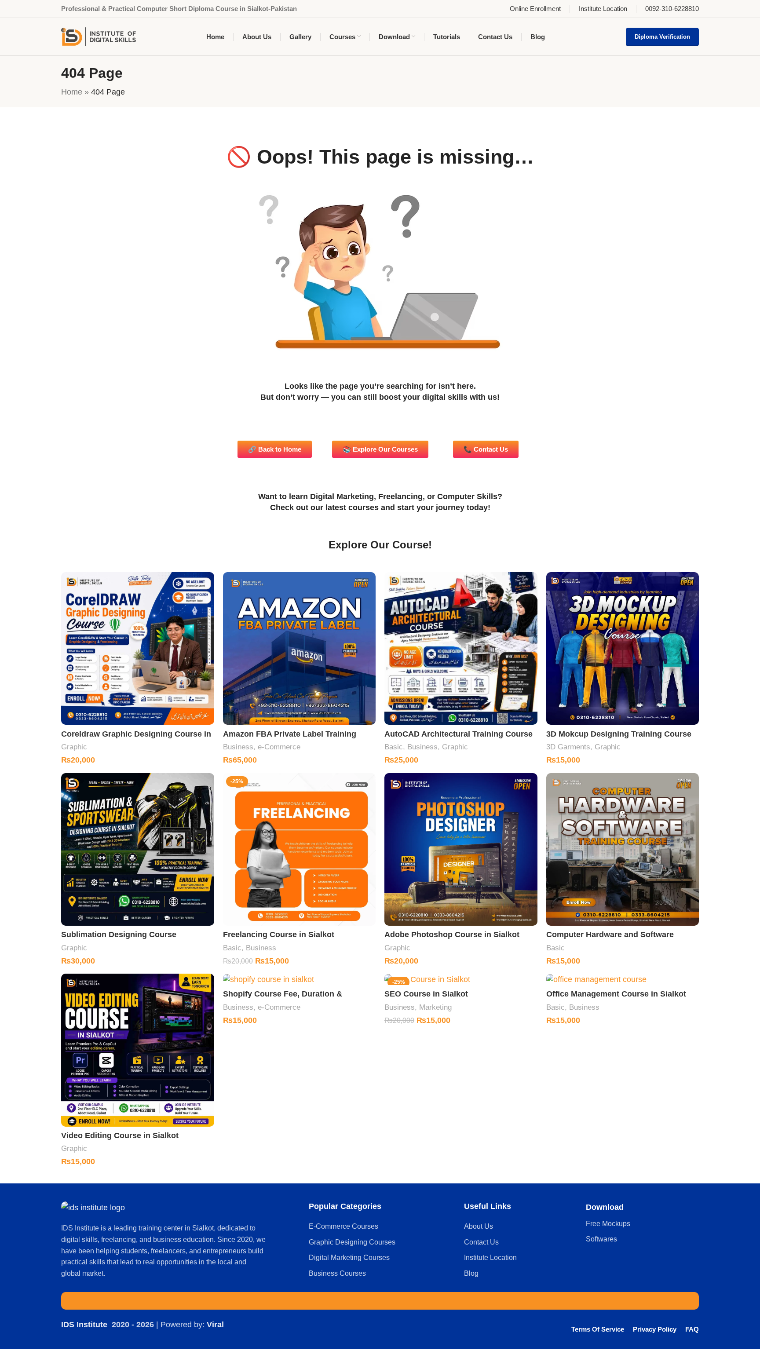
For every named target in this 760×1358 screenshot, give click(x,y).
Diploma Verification (662, 36)
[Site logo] (98, 36)
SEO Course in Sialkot (426, 993)
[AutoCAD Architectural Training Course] (460, 648)
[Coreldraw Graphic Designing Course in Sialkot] (137, 648)
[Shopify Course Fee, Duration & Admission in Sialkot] (299, 979)
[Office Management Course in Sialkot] (622, 979)
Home (71, 92)
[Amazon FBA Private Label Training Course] (299, 648)
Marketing (435, 1007)
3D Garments (568, 747)
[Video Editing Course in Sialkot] (137, 1050)
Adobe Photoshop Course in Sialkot (451, 934)
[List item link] (382, 1226)
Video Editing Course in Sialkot (120, 1135)
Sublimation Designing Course (118, 934)
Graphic (74, 747)
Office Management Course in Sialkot (616, 993)
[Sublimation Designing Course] (137, 849)
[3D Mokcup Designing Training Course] (622, 648)
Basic (393, 747)
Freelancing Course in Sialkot (278, 934)
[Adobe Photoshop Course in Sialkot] (460, 849)
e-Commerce (279, 747)
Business (238, 747)
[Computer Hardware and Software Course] (622, 849)
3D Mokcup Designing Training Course (618, 734)
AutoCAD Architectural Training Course (458, 734)
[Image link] (93, 1207)
